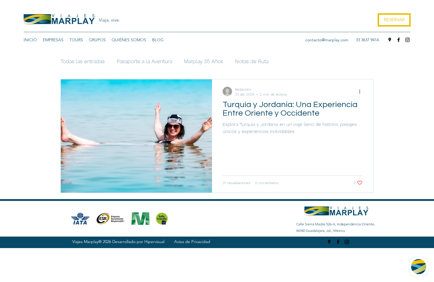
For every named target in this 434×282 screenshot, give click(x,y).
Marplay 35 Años (203, 61)
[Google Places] (390, 40)
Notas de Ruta (252, 61)
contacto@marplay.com (326, 39)
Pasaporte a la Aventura (144, 61)
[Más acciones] (361, 91)
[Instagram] (407, 40)
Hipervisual (154, 241)
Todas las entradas (83, 61)
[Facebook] (399, 40)
